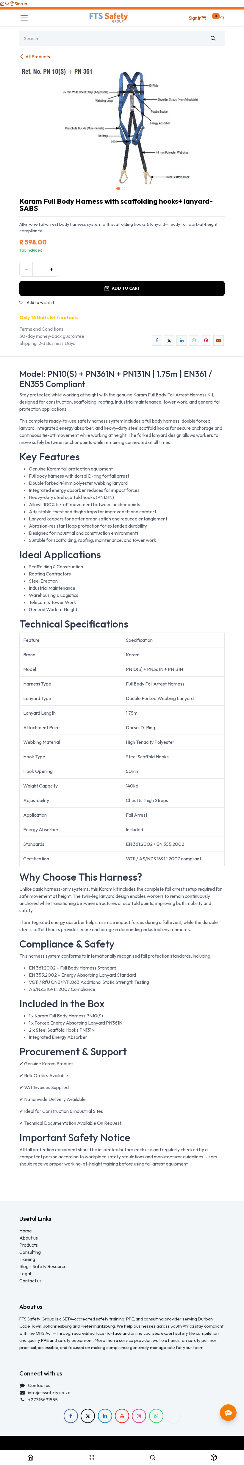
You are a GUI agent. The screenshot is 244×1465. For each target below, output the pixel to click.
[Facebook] (157, 340)
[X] (169, 340)
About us (28, 1238)
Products (28, 1245)
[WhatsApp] (194, 340)
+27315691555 (43, 1400)
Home (25, 1231)
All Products (37, 56)
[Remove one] (26, 269)
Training (27, 1259)
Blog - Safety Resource (43, 1266)
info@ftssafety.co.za (49, 1392)
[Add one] (51, 269)
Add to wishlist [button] (40, 302)
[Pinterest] (206, 340)
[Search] (213, 38)
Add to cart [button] (126, 288)
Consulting (30, 1252)
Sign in (20, 4)
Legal (25, 1273)
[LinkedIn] (181, 340)
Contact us (30, 1281)
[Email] (218, 340)
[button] (7, 4)
